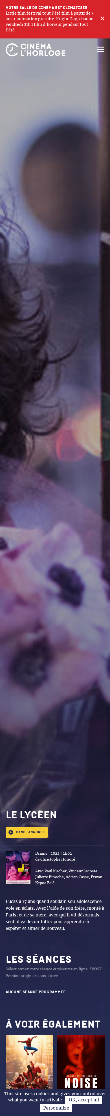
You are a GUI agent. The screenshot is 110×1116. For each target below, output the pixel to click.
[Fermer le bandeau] (102, 19)
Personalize (56, 1108)
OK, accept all (83, 1100)
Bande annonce (30, 832)
